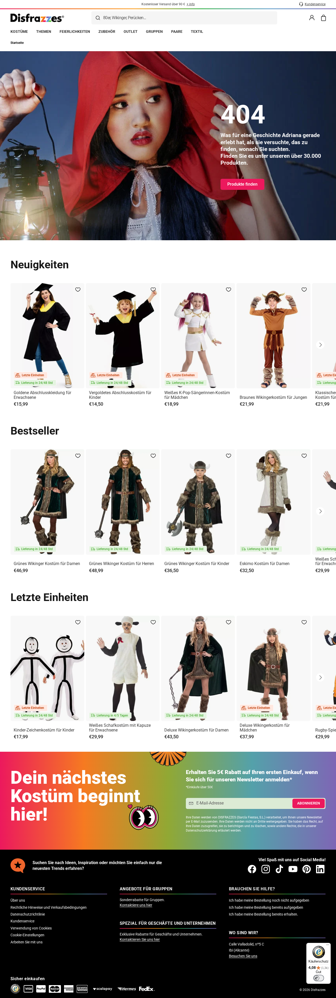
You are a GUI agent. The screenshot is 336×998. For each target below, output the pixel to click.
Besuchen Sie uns (243, 956)
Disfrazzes (318, 990)
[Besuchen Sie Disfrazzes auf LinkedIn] (320, 869)
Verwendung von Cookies (31, 928)
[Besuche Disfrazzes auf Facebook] (252, 869)
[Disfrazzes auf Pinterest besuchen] (306, 869)
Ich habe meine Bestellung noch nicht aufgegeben (269, 900)
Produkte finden (242, 184)
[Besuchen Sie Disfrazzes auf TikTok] (279, 869)
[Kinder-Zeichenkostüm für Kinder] (47, 668)
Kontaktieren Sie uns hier (140, 939)
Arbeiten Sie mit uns (26, 942)
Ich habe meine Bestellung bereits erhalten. (263, 914)
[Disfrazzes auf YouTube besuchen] (293, 869)
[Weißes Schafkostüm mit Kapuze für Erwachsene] (123, 668)
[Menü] (327, 946)
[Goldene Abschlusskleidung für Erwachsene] (47, 335)
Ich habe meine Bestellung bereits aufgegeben (266, 907)
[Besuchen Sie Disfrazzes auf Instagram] (265, 869)
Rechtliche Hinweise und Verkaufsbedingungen (48, 907)
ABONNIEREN (308, 803)
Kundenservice (22, 921)
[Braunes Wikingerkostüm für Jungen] (273, 335)
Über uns (17, 900)
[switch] (318, 978)
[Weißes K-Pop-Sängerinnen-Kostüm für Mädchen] (198, 335)
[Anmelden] (312, 18)
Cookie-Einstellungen (27, 935)
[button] (320, 345)
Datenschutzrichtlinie (27, 914)
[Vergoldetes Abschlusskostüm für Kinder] (123, 335)
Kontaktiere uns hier (136, 905)
